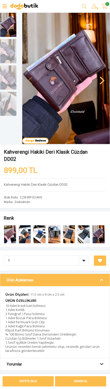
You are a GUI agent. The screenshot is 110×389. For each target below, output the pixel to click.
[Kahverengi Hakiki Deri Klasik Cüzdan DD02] (99, 234)
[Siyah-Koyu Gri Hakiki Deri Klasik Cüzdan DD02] (84, 234)
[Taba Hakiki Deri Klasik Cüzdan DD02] (10, 234)
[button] (102, 78)
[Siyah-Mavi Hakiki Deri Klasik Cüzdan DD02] (39, 234)
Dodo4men (22, 202)
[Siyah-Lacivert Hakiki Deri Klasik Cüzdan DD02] (69, 234)
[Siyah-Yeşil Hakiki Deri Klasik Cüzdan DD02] (54, 234)
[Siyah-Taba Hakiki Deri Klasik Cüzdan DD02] (25, 234)
